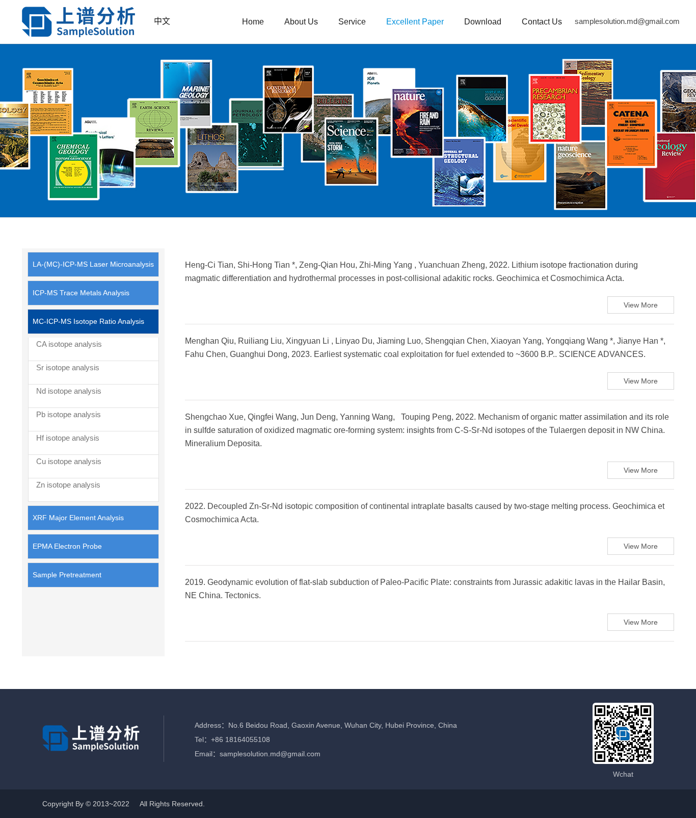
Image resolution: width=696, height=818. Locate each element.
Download (482, 21)
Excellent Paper (415, 21)
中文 (162, 21)
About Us (301, 21)
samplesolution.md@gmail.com (627, 21)
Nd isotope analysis (68, 391)
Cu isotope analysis (68, 461)
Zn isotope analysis (68, 484)
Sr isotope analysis (67, 367)
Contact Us (542, 21)
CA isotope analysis (69, 344)
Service (352, 21)
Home (253, 21)
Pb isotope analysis (68, 414)
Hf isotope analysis (67, 437)
